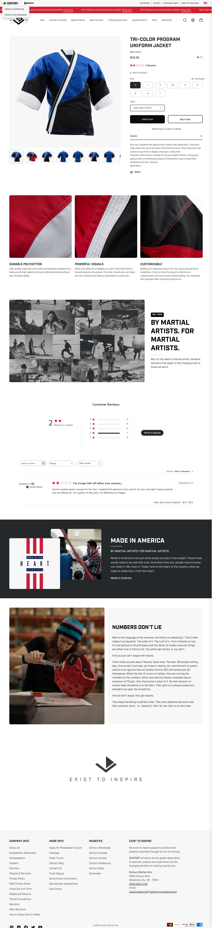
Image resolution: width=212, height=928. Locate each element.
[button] (29, 3)
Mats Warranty (17, 909)
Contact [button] (156, 3)
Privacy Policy (17, 878)
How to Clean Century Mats (24, 914)
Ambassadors (17, 858)
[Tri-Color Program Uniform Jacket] (16, 157)
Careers (13, 863)
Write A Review (152, 432)
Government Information (63, 878)
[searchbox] (30, 463)
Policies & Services (20, 873)
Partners (14, 868)
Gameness (95, 873)
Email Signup (56, 873)
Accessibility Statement (22, 853)
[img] (200, 57)
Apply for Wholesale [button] (190, 3)
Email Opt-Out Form (20, 889)
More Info (56, 841)
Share (138, 172)
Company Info (19, 841)
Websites (95, 841)
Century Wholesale (99, 847)
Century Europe (98, 858)
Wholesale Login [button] (171, 3)
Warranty (14, 904)
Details (133, 136)
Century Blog (56, 863)
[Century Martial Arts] (18, 20)
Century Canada (98, 853)
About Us (14, 847)
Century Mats (96, 868)
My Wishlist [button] (144, 3)
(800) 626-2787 (138, 884)
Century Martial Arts (109, 925)
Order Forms (56, 858)
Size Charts (55, 889)
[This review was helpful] (184, 502)
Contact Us (55, 868)
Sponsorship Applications (63, 883)
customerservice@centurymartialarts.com (153, 891)
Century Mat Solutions (16, 14)
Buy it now (185, 119)
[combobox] (61, 463)
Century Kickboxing (14, 9)
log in (161, 129)
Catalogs (54, 853)
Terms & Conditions (20, 899)
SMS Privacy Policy (20, 883)
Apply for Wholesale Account (65, 847)
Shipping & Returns (20, 894)
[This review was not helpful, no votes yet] (190, 502)
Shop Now (42, 9)
